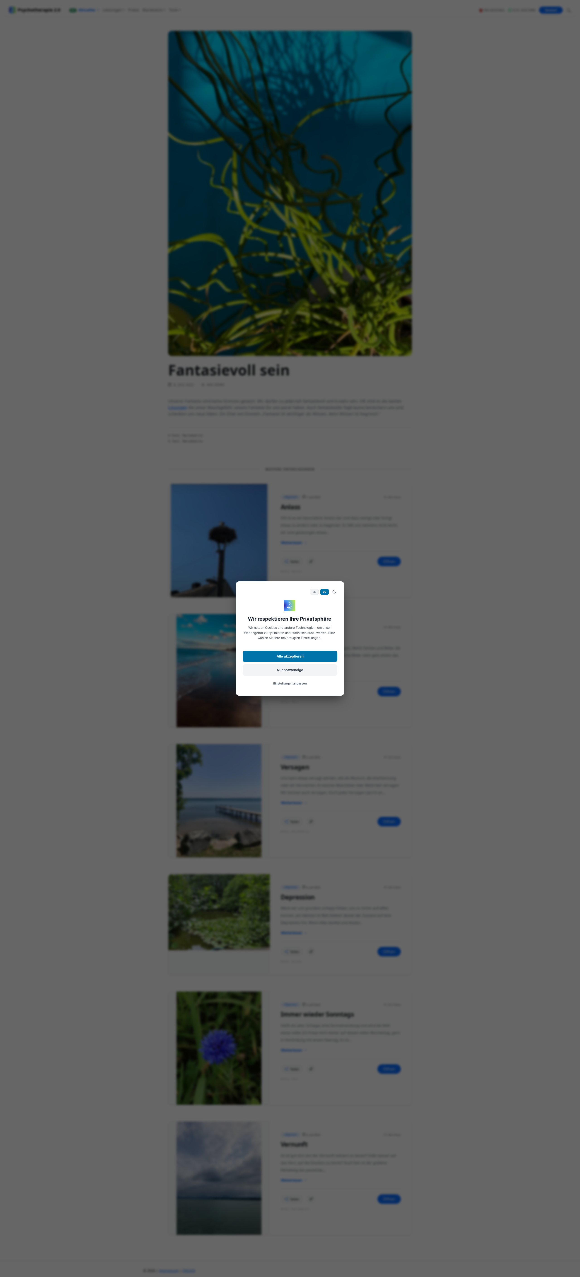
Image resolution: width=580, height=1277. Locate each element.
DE (324, 591)
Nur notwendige (290, 670)
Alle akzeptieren (290, 656)
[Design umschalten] (334, 592)
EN (314, 591)
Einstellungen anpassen (290, 683)
